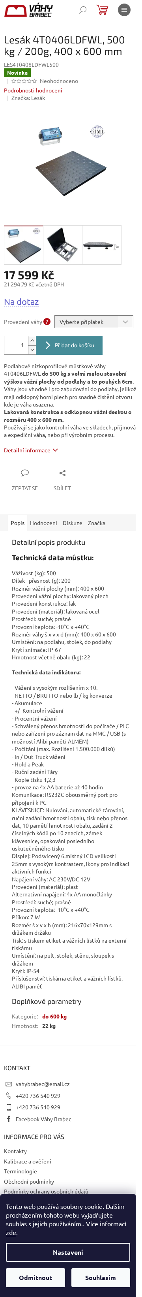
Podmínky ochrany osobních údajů (46, 1191)
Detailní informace (27, 450)
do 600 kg (54, 1016)
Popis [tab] (17, 522)
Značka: (28, 97)
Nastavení (68, 1252)
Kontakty (15, 1150)
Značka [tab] (96, 522)
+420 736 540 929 (38, 1095)
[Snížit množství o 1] (32, 349)
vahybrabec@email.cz (43, 1083)
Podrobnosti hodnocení (33, 90)
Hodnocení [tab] (43, 522)
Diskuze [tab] (72, 522)
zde (11, 1232)
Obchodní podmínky (29, 1181)
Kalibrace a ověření (27, 1161)
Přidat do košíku (74, 345)
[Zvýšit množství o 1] (32, 340)
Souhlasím (100, 1277)
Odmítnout (35, 1277)
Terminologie (20, 1171)
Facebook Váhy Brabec (43, 1118)
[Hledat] (83, 10)
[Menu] (124, 10)
